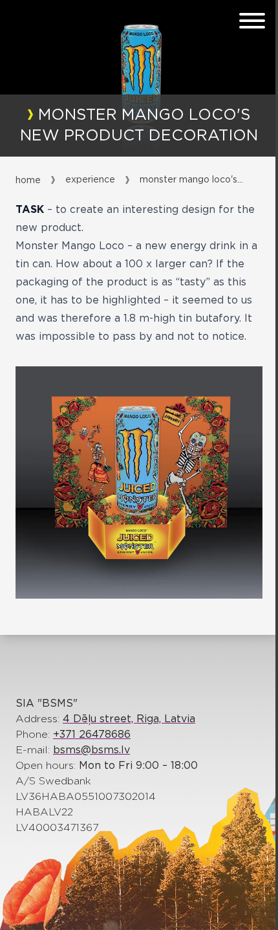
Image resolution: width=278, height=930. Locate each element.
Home (28, 180)
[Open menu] (252, 20)
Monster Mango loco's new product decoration (191, 179)
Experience (90, 179)
